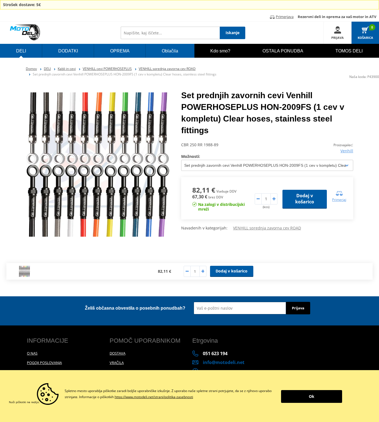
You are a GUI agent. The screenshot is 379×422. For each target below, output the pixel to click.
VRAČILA (117, 362)
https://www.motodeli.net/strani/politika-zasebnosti (154, 397)
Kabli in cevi (67, 68)
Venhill (346, 150)
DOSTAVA (117, 353)
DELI (47, 68)
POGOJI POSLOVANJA (44, 362)
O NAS (32, 353)
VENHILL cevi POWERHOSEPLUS (107, 68)
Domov (31, 68)
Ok (311, 396)
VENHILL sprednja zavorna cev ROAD (167, 68)
